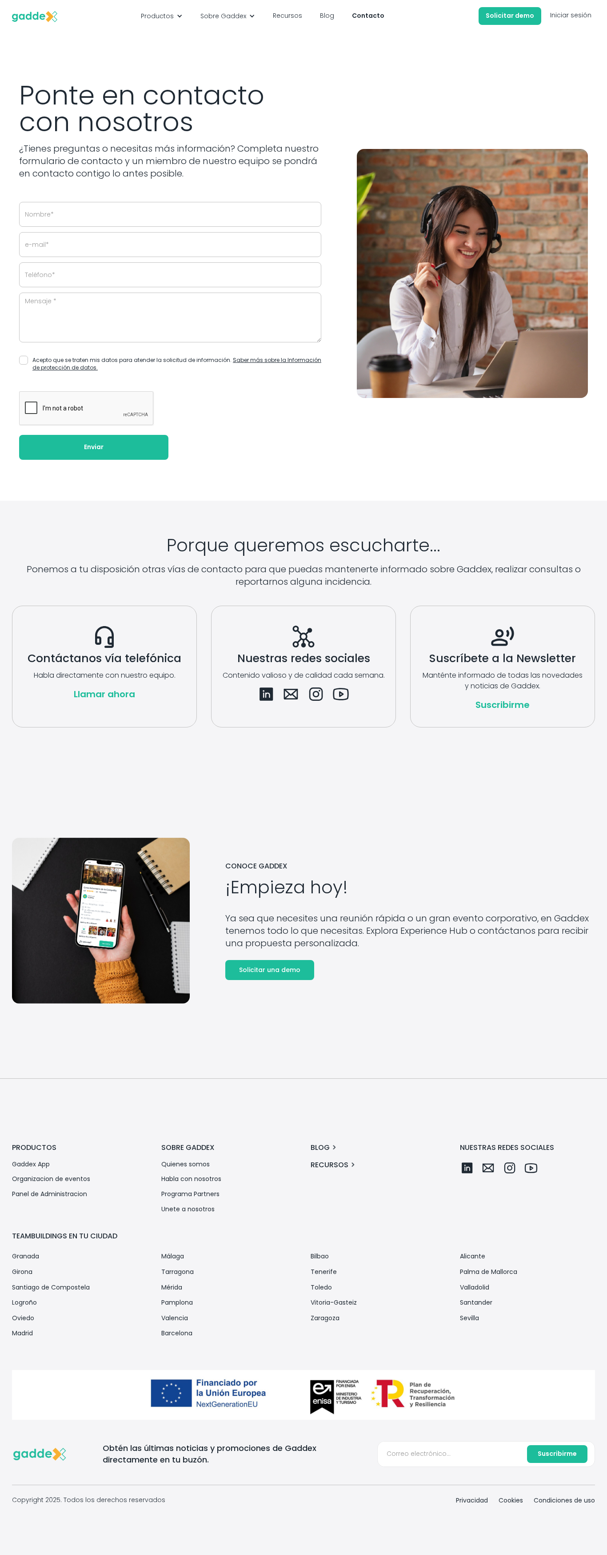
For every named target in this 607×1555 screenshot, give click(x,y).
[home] (34, 16)
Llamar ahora (104, 694)
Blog (327, 15)
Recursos (287, 15)
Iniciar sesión (570, 15)
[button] (162, 16)
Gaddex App (31, 1164)
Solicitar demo (510, 15)
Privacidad (472, 1500)
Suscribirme (502, 705)
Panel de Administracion (49, 1194)
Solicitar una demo (269, 969)
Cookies (511, 1500)
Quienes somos (185, 1164)
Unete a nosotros (188, 1209)
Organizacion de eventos (51, 1179)
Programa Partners (190, 1194)
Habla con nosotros (191, 1179)
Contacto (368, 15)
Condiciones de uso (564, 1500)
